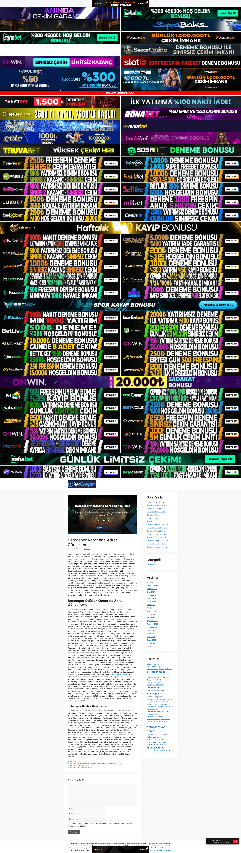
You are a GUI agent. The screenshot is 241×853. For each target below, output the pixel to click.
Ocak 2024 (151, 643)
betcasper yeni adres (156, 729)
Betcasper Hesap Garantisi (157, 547)
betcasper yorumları (163, 734)
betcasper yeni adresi (152, 734)
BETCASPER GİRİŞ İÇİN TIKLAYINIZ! (120, 93)
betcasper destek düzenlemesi (79, 763)
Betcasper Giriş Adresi (155, 697)
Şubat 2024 (151, 640)
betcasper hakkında (163, 701)
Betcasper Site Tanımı (155, 509)
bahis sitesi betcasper (154, 666)
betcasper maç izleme (165, 706)
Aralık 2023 (151, 646)
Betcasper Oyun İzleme (155, 502)
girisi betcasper (152, 744)
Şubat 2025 (151, 602)
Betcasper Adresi (153, 515)
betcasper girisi (154, 687)
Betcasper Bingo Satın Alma (157, 541)
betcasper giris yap (155, 690)
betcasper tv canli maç (152, 721)
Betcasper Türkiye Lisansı (156, 512)
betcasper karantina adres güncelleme (102, 763)
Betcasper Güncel (153, 699)
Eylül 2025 (151, 592)
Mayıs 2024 (151, 630)
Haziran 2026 (152, 589)
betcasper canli (150, 675)
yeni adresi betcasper (165, 750)
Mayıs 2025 (151, 598)
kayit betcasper (155, 747)
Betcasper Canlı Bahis (154, 680)
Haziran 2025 (152, 595)
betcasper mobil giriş (152, 709)
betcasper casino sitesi (155, 685)
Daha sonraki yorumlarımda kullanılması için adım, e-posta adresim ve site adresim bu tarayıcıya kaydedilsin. (102, 825)
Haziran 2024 (152, 627)
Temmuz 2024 (152, 624)
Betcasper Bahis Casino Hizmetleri (81, 767)
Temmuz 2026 (152, 586)
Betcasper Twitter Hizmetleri (157, 525)
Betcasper (73, 761)
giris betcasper (162, 742)
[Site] (60, 163)
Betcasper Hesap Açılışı (156, 505)
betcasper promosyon (155, 716)
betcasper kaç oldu (163, 704)
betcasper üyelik (154, 737)
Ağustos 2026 (152, 582)
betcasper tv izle (163, 721)
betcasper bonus (156, 671)
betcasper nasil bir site (157, 711)
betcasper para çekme (152, 714)
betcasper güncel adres (166, 699)
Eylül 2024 (151, 618)
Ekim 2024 (151, 614)
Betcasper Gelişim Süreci (156, 537)
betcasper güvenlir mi (152, 701)
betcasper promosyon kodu (153, 719)
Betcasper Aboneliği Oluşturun (79, 765)
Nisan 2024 (151, 634)
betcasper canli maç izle (158, 677)
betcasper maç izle (151, 706)
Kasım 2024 (151, 611)
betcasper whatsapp (152, 723)
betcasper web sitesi (162, 752)
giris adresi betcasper (152, 742)
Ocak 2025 (151, 605)
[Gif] (120, 228)
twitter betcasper (153, 750)
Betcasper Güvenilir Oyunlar (157, 528)
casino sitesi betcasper (155, 739)
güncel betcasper (163, 744)
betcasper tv (119, 763)
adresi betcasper (153, 664)
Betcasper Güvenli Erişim (156, 544)
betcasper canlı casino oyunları (154, 682)
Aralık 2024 (151, 608)
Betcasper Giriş (152, 518)
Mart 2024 (151, 637)
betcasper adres (152, 669)
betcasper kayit (152, 704)
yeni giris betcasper (151, 752)
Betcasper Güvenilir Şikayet (157, 534)
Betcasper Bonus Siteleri (156, 531)
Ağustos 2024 (152, 621)
